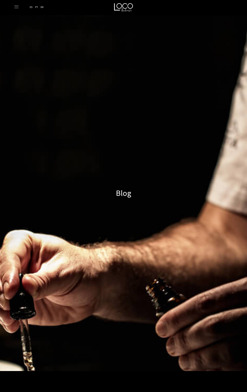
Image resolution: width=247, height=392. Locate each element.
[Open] (16, 7)
